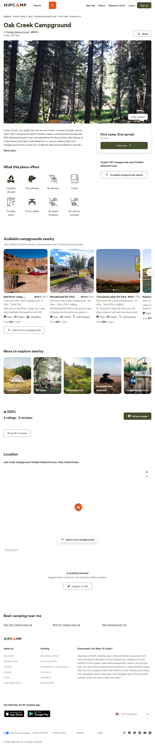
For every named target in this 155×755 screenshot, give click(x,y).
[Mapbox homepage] (11, 550)
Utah (29, 16)
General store (11, 661)
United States (19, 16)
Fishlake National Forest (45, 16)
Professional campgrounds (55, 666)
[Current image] (21, 290)
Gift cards (9, 655)
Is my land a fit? (49, 661)
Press (6, 677)
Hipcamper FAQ (12, 682)
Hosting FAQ (47, 682)
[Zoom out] (147, 476)
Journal (8, 666)
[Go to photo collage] (77, 81)
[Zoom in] (147, 472)
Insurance (46, 671)
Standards (46, 677)
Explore (7, 16)
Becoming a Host (50, 655)
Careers (8, 671)
